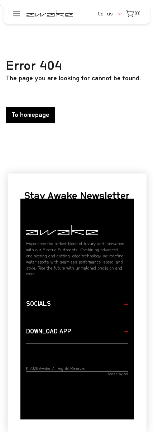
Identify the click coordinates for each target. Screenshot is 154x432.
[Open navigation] (16, 14)
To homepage (30, 115)
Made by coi (118, 374)
